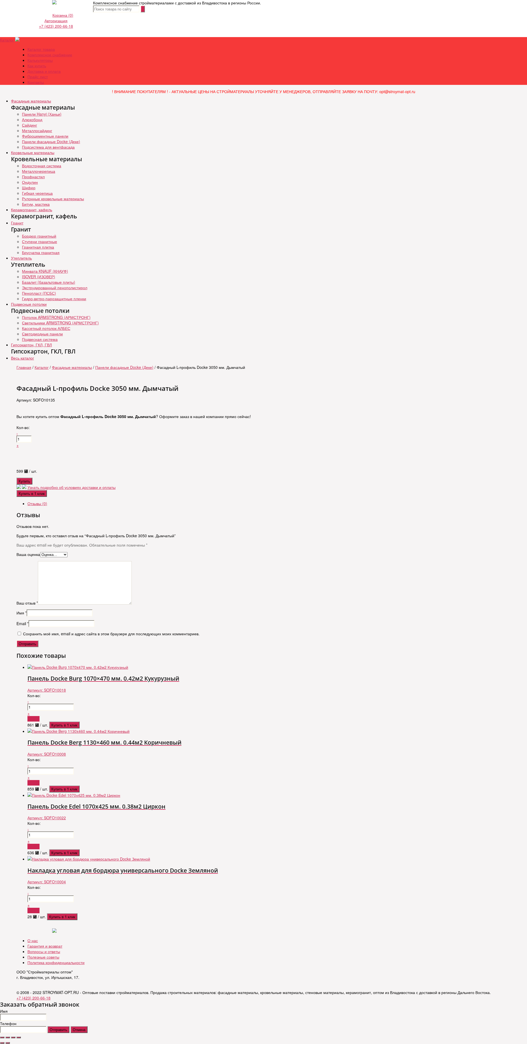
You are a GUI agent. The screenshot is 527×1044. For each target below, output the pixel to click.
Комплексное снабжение (49, 54)
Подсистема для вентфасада (48, 147)
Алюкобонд (32, 119)
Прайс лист (37, 76)
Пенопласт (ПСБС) (39, 293)
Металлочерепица (38, 171)
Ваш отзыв (27, 603)
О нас (32, 940)
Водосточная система (41, 165)
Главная (23, 367)
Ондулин (30, 182)
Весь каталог (22, 358)
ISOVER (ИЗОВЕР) (38, 276)
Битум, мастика (36, 204)
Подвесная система (40, 339)
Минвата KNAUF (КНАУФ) (45, 271)
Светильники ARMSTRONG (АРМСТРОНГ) (60, 322)
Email (22, 623)
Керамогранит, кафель (31, 209)
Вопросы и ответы (43, 951)
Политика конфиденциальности (56, 962)
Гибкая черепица (37, 193)
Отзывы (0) (37, 503)
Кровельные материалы (32, 152)
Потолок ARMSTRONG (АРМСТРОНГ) (56, 317)
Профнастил (33, 176)
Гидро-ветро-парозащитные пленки (54, 298)
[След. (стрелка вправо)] (7, 1043)
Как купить (36, 65)
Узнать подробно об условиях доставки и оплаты (71, 487)
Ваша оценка (28, 554)
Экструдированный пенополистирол (54, 287)
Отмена (79, 1029)
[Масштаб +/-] (18, 1037)
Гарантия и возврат (44, 946)
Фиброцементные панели (45, 136)
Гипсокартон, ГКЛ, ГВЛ (31, 344)
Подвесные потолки (29, 304)
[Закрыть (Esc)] (2, 1037)
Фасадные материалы (31, 101)
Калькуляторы (40, 60)
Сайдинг (29, 125)
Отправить (58, 1029)
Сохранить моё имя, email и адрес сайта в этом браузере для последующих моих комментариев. (111, 633)
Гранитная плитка (38, 247)
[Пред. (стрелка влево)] (2, 1043)
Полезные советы (43, 957)
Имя (21, 613)
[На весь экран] (13, 1037)
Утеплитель (21, 258)
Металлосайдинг (37, 130)
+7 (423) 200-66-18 (56, 26)
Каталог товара (41, 49)
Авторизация (56, 20)
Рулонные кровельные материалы (53, 198)
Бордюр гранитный (39, 236)
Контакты (35, 82)
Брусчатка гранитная (41, 252)
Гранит (17, 222)
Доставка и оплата (44, 71)
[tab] (269, 503)
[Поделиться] (7, 1037)
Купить (24, 481)
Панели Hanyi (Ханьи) (41, 114)
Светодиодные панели (42, 333)
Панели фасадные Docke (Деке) (51, 141)
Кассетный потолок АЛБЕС (46, 328)
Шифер (28, 187)
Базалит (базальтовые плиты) (48, 282)
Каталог (7, 40)
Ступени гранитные (39, 241)
